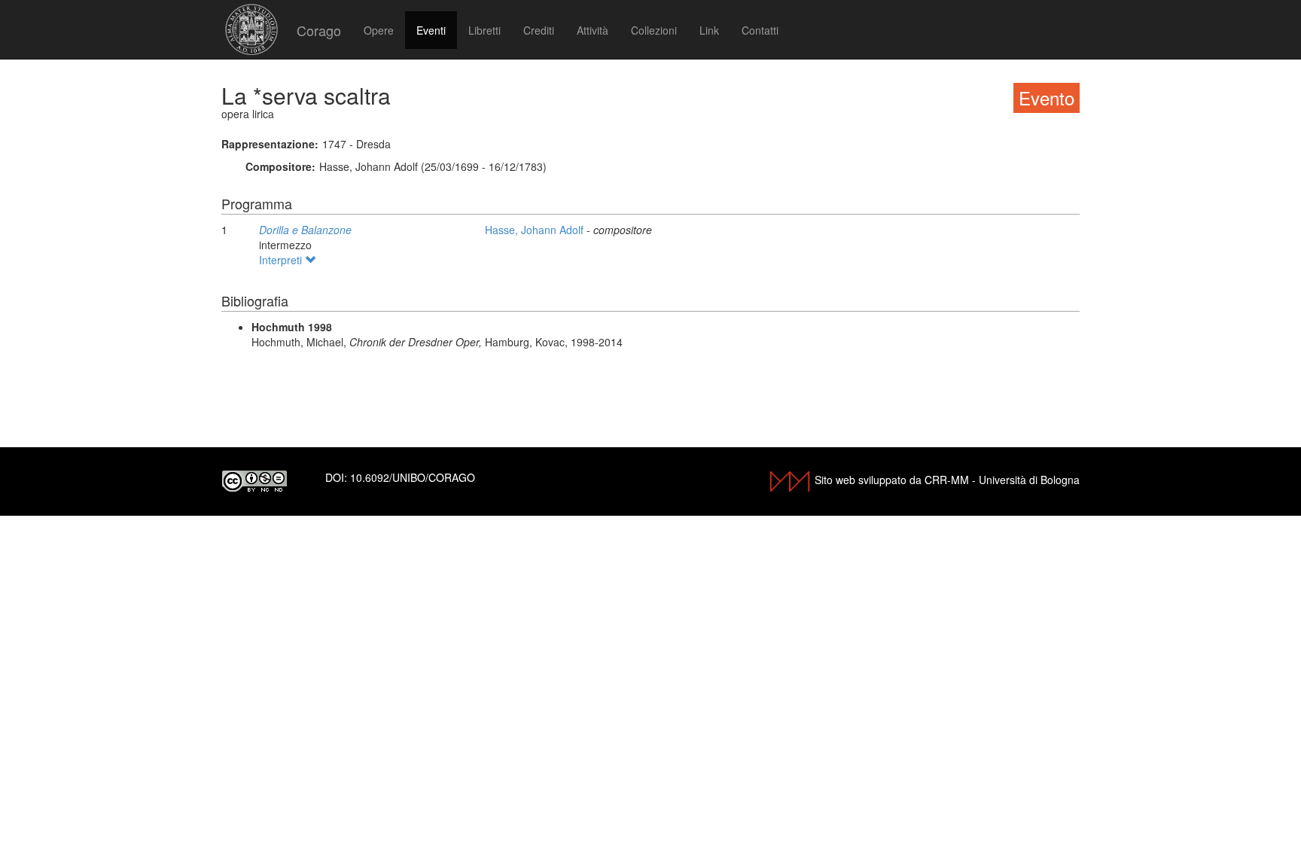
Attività (592, 30)
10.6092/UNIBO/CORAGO (412, 477)
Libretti (484, 30)
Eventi (431, 30)
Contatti (760, 30)
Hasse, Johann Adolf (536, 229)
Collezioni (654, 30)
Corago (319, 30)
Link (709, 30)
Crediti (538, 30)
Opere (379, 30)
